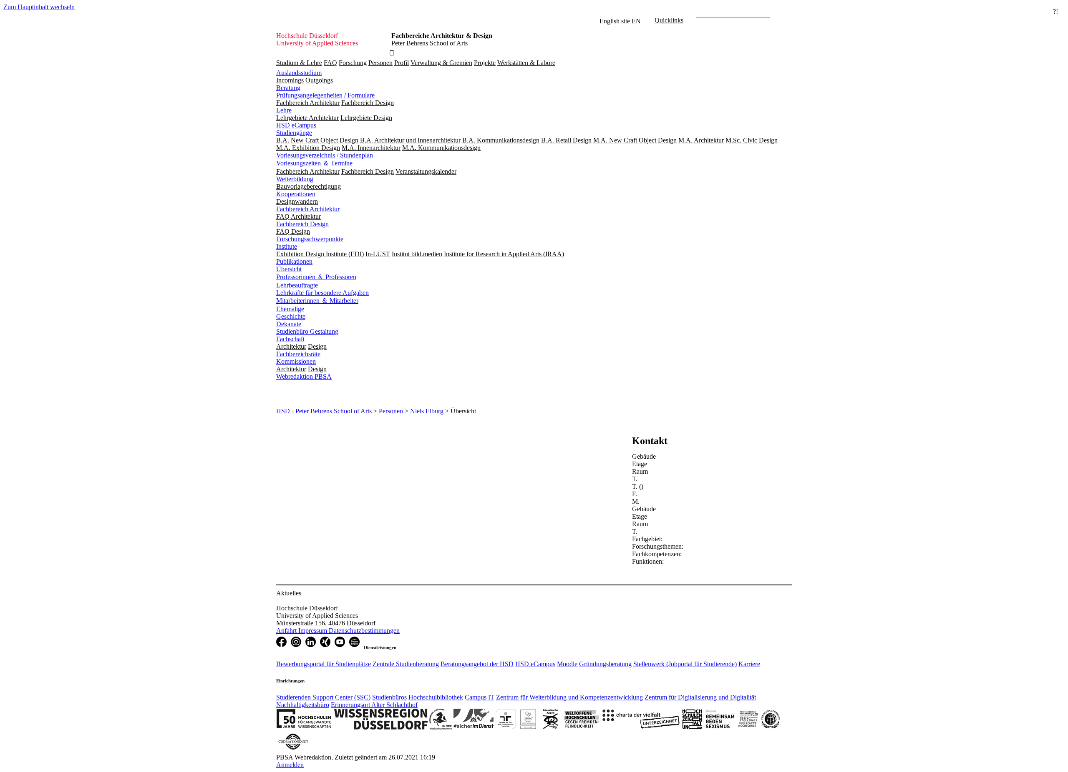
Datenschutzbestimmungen (364, 630)
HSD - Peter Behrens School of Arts (324, 411)
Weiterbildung (294, 178)
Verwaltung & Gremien (441, 62)
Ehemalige (290, 308)
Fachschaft (290, 338)
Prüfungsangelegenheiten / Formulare (325, 95)
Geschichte (290, 316)
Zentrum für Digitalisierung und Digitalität (700, 697)
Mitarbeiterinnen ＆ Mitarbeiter (317, 300)
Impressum (313, 630)
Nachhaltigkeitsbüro (302, 704)
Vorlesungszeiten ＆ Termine (314, 163)
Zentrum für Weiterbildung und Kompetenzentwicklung (569, 697)
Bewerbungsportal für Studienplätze (323, 663)
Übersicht (289, 268)
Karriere (749, 663)
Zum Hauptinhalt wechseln (39, 6)
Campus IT (479, 697)
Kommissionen (296, 361)
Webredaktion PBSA (304, 376)
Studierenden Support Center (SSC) (323, 697)
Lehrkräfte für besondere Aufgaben (322, 292)
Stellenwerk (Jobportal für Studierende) (685, 663)
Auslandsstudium (299, 72)
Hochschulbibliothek (435, 697)
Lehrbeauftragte (297, 285)
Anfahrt (287, 630)
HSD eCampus (296, 125)
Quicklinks (669, 20)
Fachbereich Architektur (308, 208)
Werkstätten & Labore (526, 62)
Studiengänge (294, 132)
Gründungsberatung (605, 663)
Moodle (567, 663)
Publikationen (294, 261)
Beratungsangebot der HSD (477, 663)
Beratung (288, 87)
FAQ (330, 62)
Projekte (485, 62)
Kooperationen (295, 193)
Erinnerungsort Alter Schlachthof (374, 704)
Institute (286, 246)
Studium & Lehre (299, 62)
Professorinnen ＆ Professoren (316, 276)
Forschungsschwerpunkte (309, 238)
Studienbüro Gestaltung (307, 331)
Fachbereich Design (302, 223)
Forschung (353, 62)
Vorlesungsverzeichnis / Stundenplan (324, 155)
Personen (380, 62)
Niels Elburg (426, 411)
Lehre (284, 110)
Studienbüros (389, 697)
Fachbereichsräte (298, 353)
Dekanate (288, 323)
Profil (401, 62)
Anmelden (290, 764)
